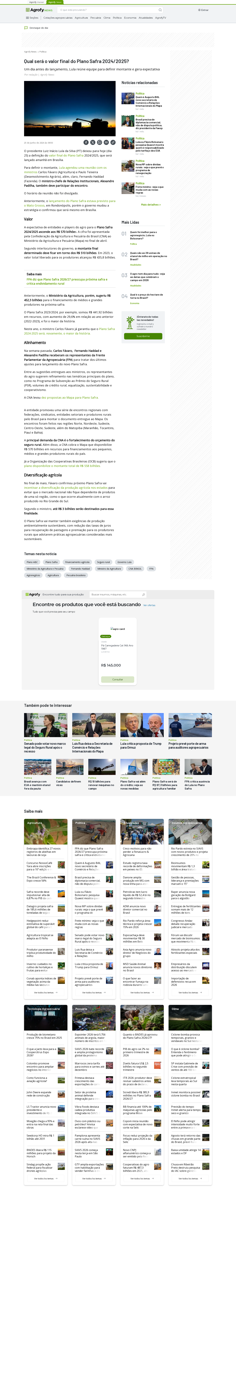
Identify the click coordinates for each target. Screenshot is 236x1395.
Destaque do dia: (39, 27)
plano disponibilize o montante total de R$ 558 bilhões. (62, 466)
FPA (151, 568)
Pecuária (95, 17)
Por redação (30, 74)
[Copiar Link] (113, 142)
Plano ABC (32, 562)
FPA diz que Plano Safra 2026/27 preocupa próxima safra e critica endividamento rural (67, 281)
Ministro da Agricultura (109, 568)
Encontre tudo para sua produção (63, 594)
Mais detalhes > (151, 204)
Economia (130, 17)
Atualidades (146, 17)
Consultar (117, 679)
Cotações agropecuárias (58, 17)
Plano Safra (51, 562)
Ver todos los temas (44, 992)
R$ (103, 665)
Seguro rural (103, 562)
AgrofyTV (160, 17)
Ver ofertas (149, 605)
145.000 (114, 665)
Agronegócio (33, 575)
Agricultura (81, 17)
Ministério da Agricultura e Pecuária (45, 568)
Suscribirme (143, 336)
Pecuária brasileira (75, 575)
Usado (104, 641)
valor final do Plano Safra (66, 155)
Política (117, 17)
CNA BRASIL (135, 568)
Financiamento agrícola (77, 562)
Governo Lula (124, 562)
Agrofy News (30, 51)
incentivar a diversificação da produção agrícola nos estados (66, 488)
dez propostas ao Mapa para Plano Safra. (70, 397)
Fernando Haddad (80, 568)
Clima (107, 17)
